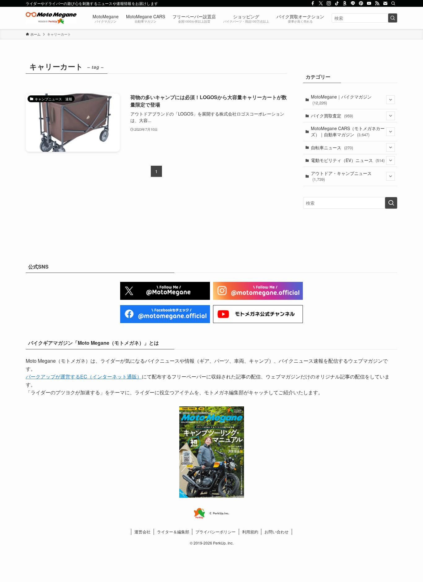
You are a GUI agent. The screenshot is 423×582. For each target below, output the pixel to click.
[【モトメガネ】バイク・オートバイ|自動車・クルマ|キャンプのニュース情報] (51, 18)
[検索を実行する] (392, 18)
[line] (353, 3)
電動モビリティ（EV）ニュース (348, 160)
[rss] (377, 3)
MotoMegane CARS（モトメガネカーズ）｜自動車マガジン (348, 131)
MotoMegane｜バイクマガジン (341, 100)
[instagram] (329, 3)
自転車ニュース (332, 147)
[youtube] (369, 3)
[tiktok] (337, 3)
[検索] (393, 3)
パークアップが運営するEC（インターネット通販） (84, 376)
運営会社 (142, 532)
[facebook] (313, 3)
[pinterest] (361, 3)
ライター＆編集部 (173, 532)
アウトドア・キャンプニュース (341, 176)
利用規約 (250, 532)
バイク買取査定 (332, 115)
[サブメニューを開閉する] (390, 99)
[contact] (385, 3)
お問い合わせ (276, 532)
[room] (345, 3)
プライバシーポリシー (215, 532)
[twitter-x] (321, 3)
